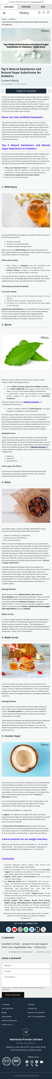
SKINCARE (26, 7)
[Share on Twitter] (43, 929)
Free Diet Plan (7, 1008)
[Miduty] (24, 13)
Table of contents (26, 90)
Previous (2, 90)
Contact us (32, 1008)
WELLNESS (9, 6)
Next (49, 90)
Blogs (4, 1012)
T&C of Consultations (37, 1016)
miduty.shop (36, 2)
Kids (43, 7)
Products (5, 1004)
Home (4, 19)
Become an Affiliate (36, 1012)
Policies (31, 1004)
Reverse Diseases (9, 1020)
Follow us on (7, 1024)
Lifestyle (12, 19)
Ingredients (7, 1016)
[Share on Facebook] (8, 929)
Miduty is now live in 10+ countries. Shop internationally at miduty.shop (26, 1048)
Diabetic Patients (31, 402)
